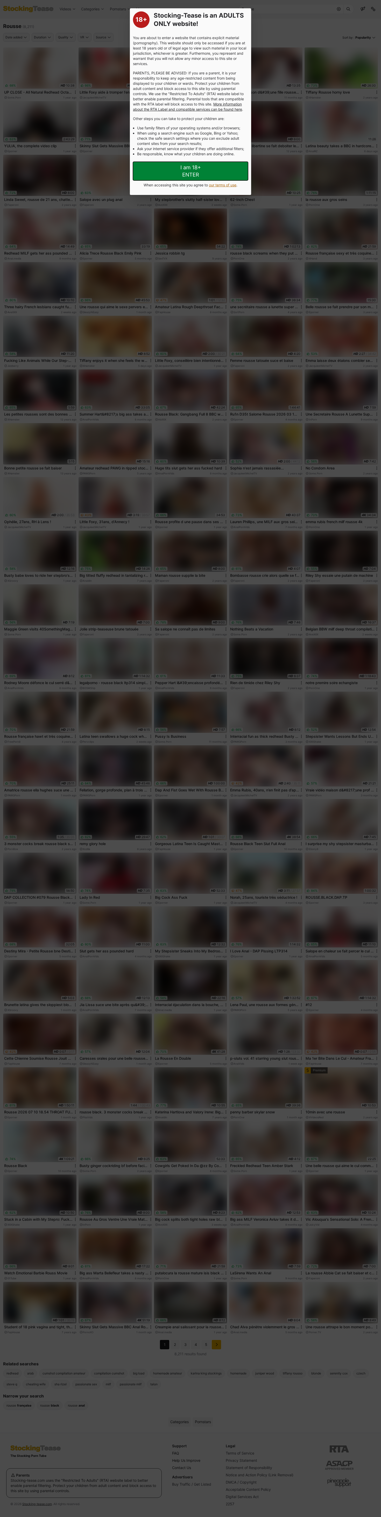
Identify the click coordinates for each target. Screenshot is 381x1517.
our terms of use (222, 185)
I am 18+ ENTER (190, 171)
